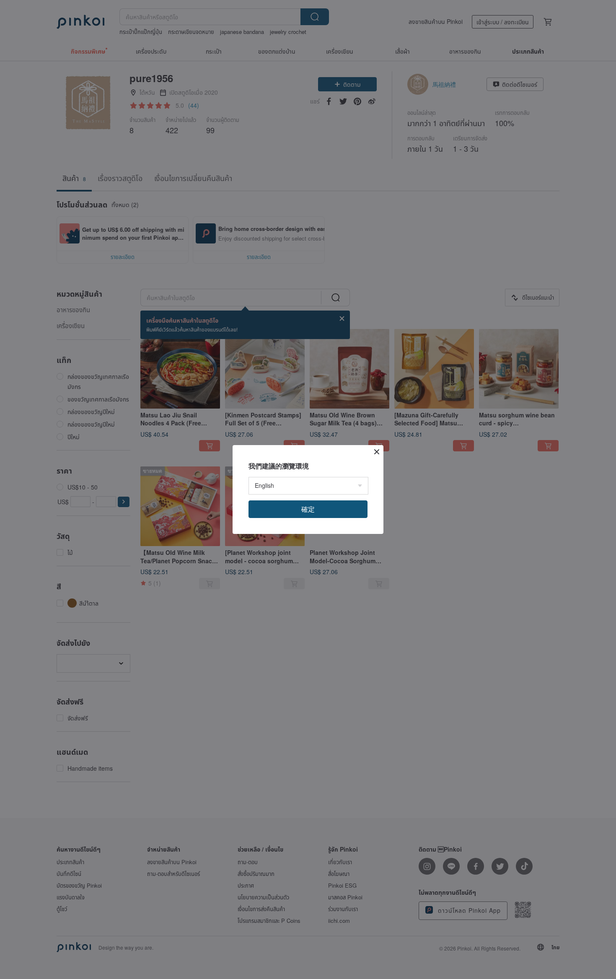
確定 (308, 509)
